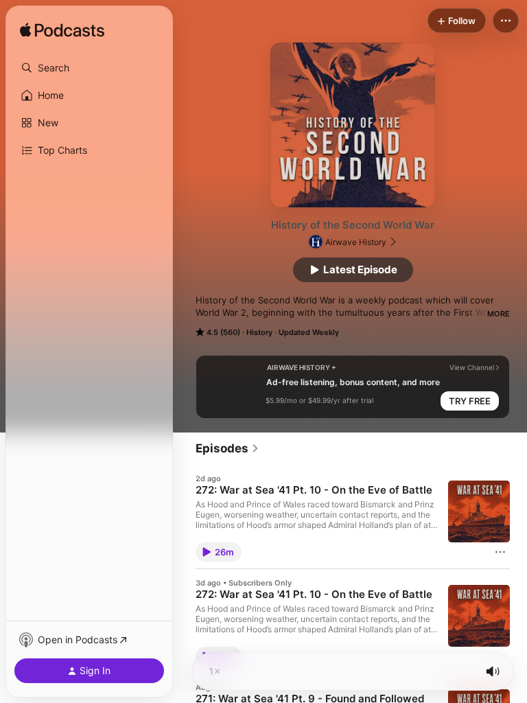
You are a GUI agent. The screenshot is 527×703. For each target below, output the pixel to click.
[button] (89, 68)
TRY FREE (470, 400)
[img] (62, 31)
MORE (498, 314)
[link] (227, 448)
